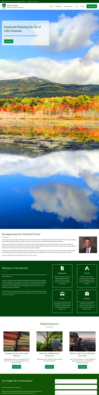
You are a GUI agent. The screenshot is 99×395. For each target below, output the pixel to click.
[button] (51, 6)
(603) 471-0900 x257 (34, 1)
